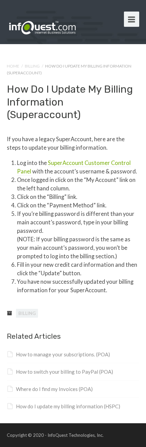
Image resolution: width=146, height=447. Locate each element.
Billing (32, 66)
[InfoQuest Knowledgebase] (42, 26)
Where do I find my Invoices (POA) (54, 389)
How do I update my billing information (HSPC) (68, 406)
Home (13, 66)
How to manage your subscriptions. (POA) (63, 354)
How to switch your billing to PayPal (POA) (64, 372)
